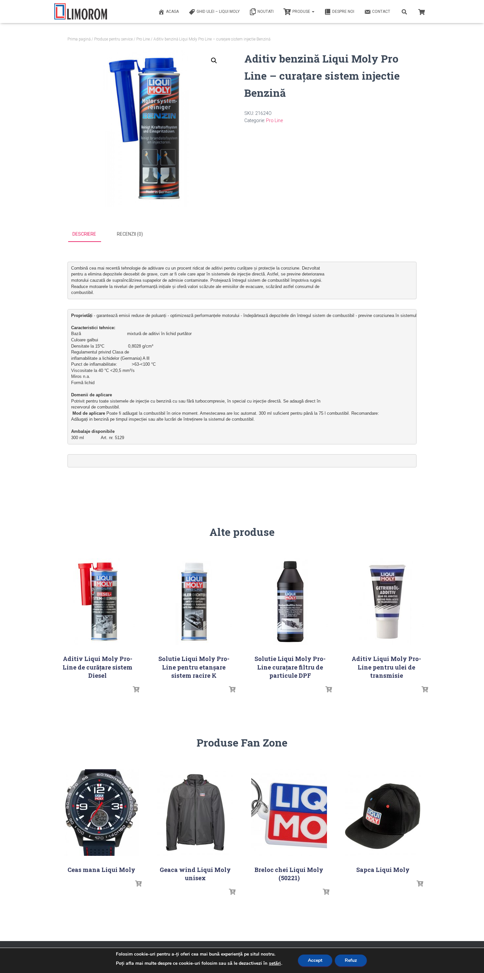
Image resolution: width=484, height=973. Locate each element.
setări (275, 963)
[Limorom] (80, 11)
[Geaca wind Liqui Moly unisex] (195, 812)
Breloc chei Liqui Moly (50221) (289, 874)
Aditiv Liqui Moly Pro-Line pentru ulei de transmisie (386, 667)
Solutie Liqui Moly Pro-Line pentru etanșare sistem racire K (193, 667)
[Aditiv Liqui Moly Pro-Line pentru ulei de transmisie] (386, 601)
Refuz (351, 960)
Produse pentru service (113, 39)
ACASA (172, 11)
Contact (381, 11)
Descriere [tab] (84, 234)
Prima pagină (79, 39)
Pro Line (143, 39)
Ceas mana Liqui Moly (101, 870)
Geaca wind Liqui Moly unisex (195, 874)
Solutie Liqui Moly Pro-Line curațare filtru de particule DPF (290, 667)
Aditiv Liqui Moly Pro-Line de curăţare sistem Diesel (97, 667)
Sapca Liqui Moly (383, 870)
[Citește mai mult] (136, 689)
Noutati (265, 11)
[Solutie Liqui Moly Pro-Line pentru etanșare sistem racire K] (194, 601)
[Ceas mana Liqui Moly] (101, 812)
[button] (214, 60)
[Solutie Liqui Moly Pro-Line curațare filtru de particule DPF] (290, 601)
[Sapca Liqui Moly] (383, 812)
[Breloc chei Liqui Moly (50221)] (289, 812)
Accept (315, 960)
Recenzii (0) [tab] (130, 234)
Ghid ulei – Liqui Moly (218, 11)
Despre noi (343, 11)
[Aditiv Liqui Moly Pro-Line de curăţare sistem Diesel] (97, 601)
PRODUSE (301, 11)
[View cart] (421, 11)
